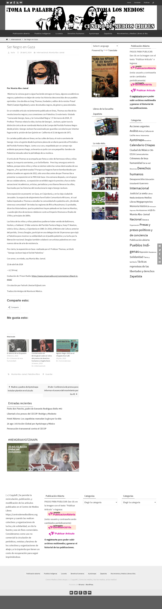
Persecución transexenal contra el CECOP (26, 428)
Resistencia (152, 252)
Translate (112, 50)
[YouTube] (8, 3)
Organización (134, 225)
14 (57, 469)
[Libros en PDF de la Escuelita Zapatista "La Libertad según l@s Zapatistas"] (98, 169)
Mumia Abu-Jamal (56, 52)
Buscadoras (147, 140)
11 (49, 469)
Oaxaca (145, 219)
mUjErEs (151, 210)
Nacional (135, 219)
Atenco (138, 135)
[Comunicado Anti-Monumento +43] (111, 199)
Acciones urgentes (140, 126)
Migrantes (133, 210)
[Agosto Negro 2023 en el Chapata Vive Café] (67, 345)
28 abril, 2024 (26, 52)
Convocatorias (141, 154)
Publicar (147, 2)
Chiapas (150, 145)
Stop (77, 467)
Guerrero (143, 183)
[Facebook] (14, 3)
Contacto (137, 2)
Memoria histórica (139, 206)
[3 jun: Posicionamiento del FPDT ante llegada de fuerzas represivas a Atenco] (111, 169)
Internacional (16, 39)
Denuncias (133, 169)
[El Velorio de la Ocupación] (18, 345)
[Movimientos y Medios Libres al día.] (98, 154)
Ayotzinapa (137, 140)
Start (75, 467)
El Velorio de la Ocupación (16, 353)
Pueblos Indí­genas (50, 574)
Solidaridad (136, 257)
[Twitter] (11, 3)
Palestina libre (34, 374)
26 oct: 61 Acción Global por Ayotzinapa (17, 449)
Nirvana (81, 584)
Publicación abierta (140, 239)
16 (62, 469)
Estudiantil (134, 183)
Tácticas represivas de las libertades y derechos (142, 266)
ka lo (13, 52)
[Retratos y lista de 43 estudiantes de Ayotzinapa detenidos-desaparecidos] (111, 154)
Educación (149, 179)
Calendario (137, 145)
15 (59, 469)
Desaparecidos (137, 179)
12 (52, 469)
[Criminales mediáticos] (111, 184)
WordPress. (89, 584)
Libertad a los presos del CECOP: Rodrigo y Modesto (31, 413)
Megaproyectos (144, 201)
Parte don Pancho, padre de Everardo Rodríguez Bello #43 (34, 408)
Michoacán (152, 206)
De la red (146, 163)
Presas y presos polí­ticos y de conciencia (141, 230)
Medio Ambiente (137, 197)
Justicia (134, 193)
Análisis (134, 131)
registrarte (137, 96)
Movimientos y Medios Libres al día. (123, 574)
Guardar (49, 374)
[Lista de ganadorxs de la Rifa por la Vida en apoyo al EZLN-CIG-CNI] (98, 214)
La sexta (142, 193)
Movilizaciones (141, 210)
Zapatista (136, 276)
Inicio (129, 2)
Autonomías (145, 135)
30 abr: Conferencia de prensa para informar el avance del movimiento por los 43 (61, 390)
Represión (143, 252)
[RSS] (18, 3)
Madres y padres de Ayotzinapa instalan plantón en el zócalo (23, 388)
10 (46, 469)
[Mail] (21, 3)
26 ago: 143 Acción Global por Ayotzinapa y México (31, 423)
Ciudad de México (139, 150)
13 (54, 469)
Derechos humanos (77, 574)
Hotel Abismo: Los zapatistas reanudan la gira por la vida (34, 418)
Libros (150, 194)
